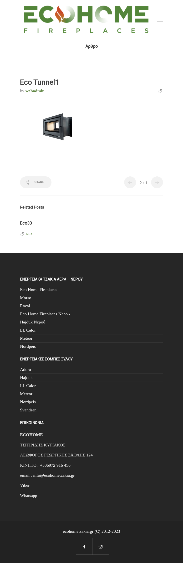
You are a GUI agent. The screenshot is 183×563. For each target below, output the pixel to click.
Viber (25, 485)
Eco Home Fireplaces (38, 289)
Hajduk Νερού (32, 322)
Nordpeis (28, 346)
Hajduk (26, 377)
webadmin (35, 90)
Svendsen (28, 410)
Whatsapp (28, 495)
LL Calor (28, 330)
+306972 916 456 (55, 465)
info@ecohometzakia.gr (54, 475)
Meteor (26, 338)
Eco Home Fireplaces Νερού (45, 314)
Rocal (25, 306)
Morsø (25, 298)
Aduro (25, 369)
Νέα (29, 234)
